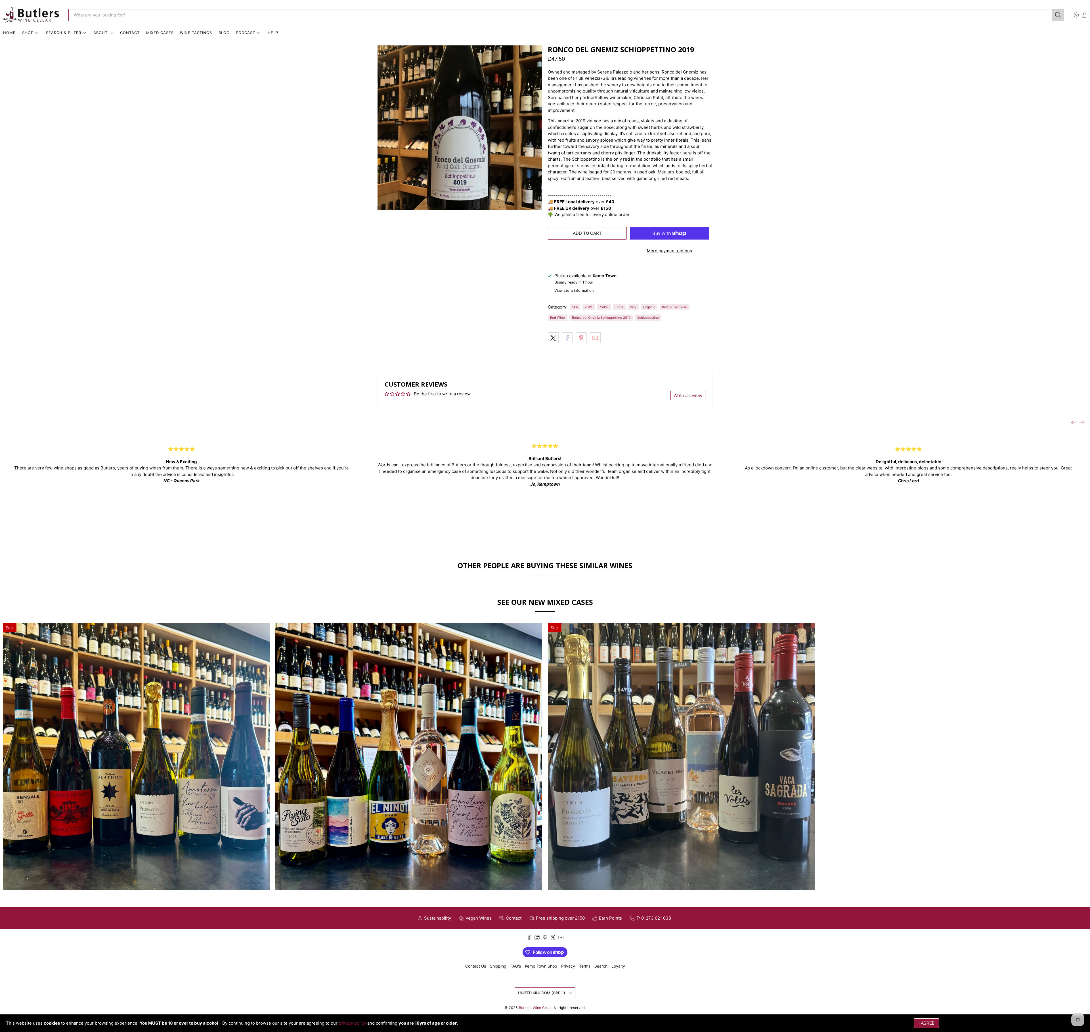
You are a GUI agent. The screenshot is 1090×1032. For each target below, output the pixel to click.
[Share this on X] (553, 337)
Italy (633, 307)
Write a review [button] (688, 395)
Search (600, 966)
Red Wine (557, 318)
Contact (130, 32)
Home (9, 32)
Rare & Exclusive (674, 307)
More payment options (669, 250)
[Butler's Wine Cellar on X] (553, 938)
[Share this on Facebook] (567, 337)
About (100, 32)
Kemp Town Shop (541, 966)
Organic (649, 307)
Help (273, 32)
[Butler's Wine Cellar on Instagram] (537, 938)
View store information (574, 290)
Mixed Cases (160, 32)
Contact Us (475, 966)
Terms (584, 966)
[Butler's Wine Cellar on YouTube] (560, 938)
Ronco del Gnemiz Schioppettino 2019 (601, 318)
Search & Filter (63, 32)
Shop (27, 32)
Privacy (568, 966)
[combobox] (560, 15)
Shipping (498, 966)
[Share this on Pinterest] (581, 337)
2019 (588, 307)
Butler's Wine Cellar (535, 1008)
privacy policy (352, 1023)
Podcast (245, 32)
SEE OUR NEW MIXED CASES (545, 602)
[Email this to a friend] (595, 337)
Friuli (619, 307)
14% (575, 307)
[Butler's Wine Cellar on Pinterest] (545, 938)
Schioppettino (648, 318)
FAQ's (515, 966)
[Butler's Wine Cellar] (31, 15)
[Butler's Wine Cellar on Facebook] (529, 938)
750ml (604, 307)
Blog (224, 32)
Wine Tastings (196, 32)
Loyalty (618, 966)
